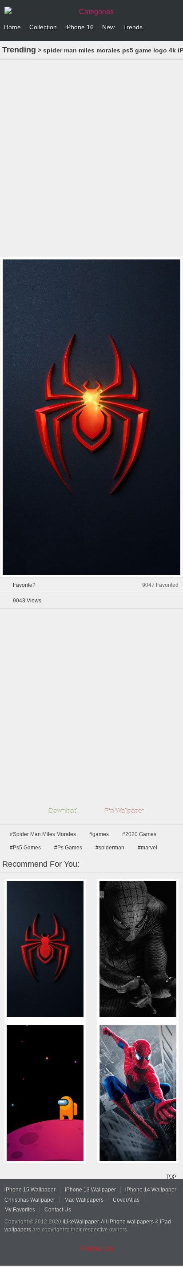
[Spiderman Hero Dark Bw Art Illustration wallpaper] (137, 949)
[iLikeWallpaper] (37, 11)
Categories (96, 12)
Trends (133, 27)
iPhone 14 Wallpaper (150, 1190)
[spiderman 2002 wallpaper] (137, 1093)
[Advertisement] (91, 157)
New (108, 27)
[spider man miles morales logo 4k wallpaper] (45, 949)
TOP (170, 1176)
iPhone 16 (79, 27)
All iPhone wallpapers (127, 1222)
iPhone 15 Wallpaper (30, 1190)
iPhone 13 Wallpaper (90, 1190)
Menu (174, 27)
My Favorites (19, 1210)
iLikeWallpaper (81, 1222)
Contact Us (57, 1210)
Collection (43, 27)
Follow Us (97, 1248)
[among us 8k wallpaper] (45, 1093)
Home (12, 27)
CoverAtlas (126, 1200)
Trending (19, 49)
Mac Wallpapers (83, 1200)
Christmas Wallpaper (29, 1200)
